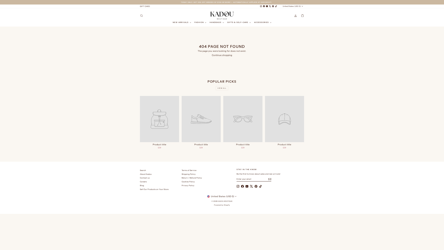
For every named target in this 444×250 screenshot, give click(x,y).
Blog (142, 185)
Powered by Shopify (222, 205)
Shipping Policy (189, 174)
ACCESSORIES (262, 22)
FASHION (199, 22)
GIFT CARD (145, 6)
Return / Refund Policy (192, 178)
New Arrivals (181, 22)
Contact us (145, 178)
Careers (143, 182)
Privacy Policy (188, 185)
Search (143, 170)
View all (221, 88)
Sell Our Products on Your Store (154, 189)
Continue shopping (222, 55)
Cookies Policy (188, 182)
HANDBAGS (216, 22)
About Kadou (146, 174)
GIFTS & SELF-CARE (238, 22)
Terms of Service (189, 170)
